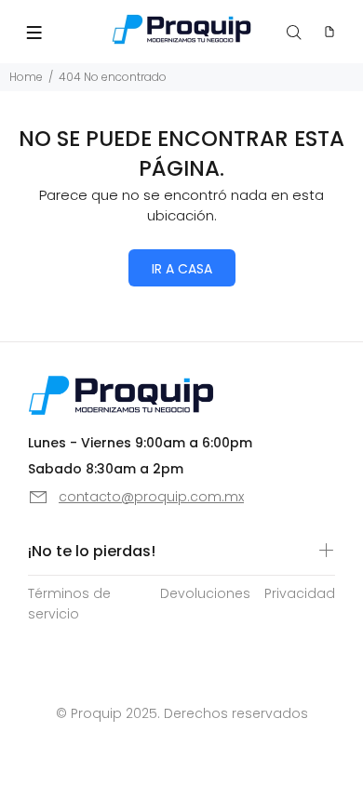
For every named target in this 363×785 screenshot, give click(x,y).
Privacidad (299, 593)
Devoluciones (205, 593)
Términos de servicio (69, 603)
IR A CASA (182, 268)
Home (26, 77)
